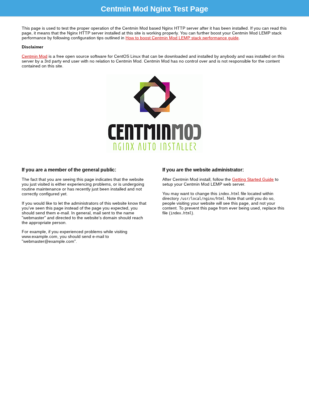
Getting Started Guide (253, 179)
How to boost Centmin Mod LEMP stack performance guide (182, 37)
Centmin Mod (34, 56)
